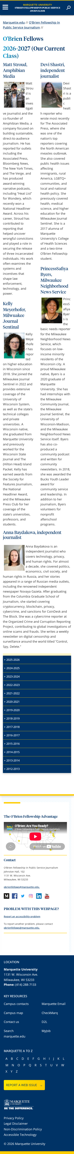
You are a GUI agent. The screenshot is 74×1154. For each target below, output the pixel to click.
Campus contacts (16, 1004)
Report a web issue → (24, 1085)
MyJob (46, 1031)
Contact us (11, 1022)
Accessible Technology (20, 1135)
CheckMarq (50, 1013)
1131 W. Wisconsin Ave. (21, 974)
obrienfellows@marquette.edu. (22, 887)
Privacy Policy (14, 1118)
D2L (44, 1022)
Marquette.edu (14, 22)
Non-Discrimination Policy (23, 1129)
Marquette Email (54, 1004)
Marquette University (37, 4)
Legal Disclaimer (16, 1123)
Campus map (13, 1013)
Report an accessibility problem (22, 916)
